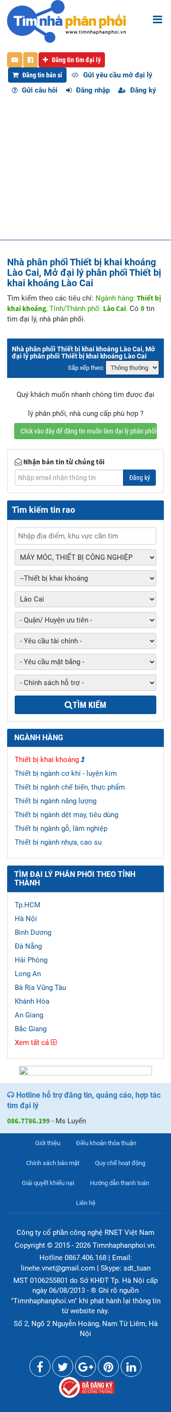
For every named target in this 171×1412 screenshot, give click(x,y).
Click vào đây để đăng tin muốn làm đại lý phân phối (88, 431)
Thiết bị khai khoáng (47, 759)
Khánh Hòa (32, 1001)
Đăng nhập (92, 90)
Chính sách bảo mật (52, 1163)
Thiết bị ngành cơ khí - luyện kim (66, 773)
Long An (28, 974)
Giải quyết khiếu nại (48, 1182)
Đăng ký (142, 90)
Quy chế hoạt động (120, 1163)
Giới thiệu (47, 1143)
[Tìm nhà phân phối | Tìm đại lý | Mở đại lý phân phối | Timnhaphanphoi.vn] (66, 21)
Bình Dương (33, 932)
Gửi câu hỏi (38, 90)
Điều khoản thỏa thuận (106, 1143)
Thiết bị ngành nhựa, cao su (58, 842)
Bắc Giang (31, 1029)
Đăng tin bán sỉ (41, 75)
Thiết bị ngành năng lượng (55, 801)
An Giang (29, 1015)
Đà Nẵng (28, 946)
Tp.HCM (27, 905)
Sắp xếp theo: (86, 367)
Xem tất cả (33, 1042)
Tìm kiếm (89, 705)
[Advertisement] (85, 172)
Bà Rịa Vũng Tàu (40, 987)
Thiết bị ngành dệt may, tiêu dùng (66, 814)
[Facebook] (39, 1369)
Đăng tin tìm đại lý (75, 60)
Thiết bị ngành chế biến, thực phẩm (70, 787)
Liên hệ (85, 1202)
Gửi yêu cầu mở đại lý (116, 75)
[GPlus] (85, 1369)
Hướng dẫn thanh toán (119, 1182)
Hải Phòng (31, 960)
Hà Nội (26, 918)
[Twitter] (62, 1369)
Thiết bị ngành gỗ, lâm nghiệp (61, 828)
